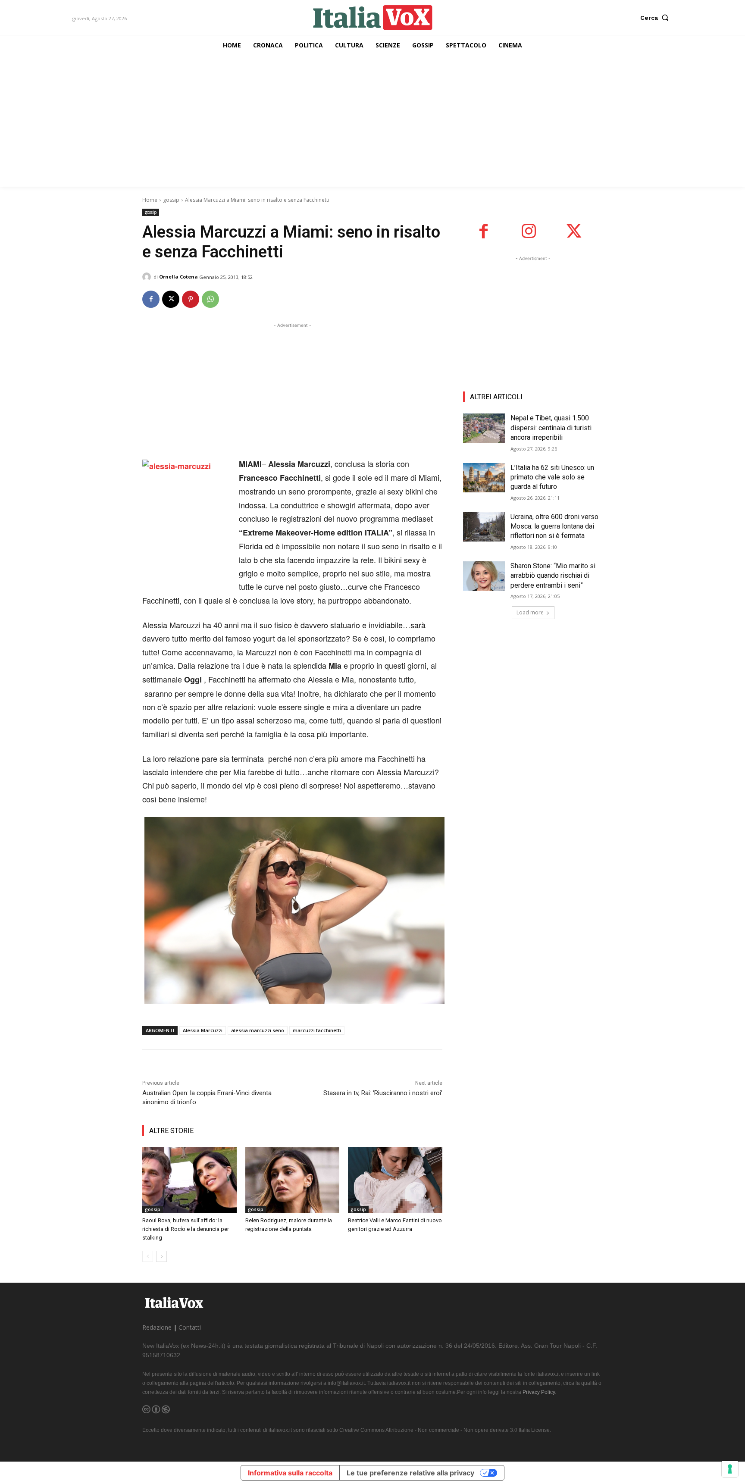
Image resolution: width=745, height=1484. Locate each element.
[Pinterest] (190, 299)
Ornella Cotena (178, 276)
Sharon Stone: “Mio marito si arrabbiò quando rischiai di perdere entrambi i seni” (552, 575)
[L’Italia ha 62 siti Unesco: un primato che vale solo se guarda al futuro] (484, 477)
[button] (656, 18)
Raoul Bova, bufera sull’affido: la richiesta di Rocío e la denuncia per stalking (185, 1229)
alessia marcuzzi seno (257, 1030)
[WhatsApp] (210, 299)
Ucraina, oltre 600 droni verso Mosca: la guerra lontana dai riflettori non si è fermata (554, 526)
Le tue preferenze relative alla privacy (410, 1472)
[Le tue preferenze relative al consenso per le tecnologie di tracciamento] (730, 1469)
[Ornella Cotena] (147, 276)
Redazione (157, 1327)
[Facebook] (151, 299)
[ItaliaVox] (372, 17)
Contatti (189, 1327)
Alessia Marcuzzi (202, 1030)
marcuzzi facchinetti (317, 1030)
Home (149, 200)
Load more (530, 612)
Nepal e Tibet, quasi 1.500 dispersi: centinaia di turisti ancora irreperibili (551, 427)
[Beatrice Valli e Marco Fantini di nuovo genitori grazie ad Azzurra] (395, 1180)
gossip (171, 200)
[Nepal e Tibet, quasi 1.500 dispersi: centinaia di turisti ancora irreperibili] (484, 428)
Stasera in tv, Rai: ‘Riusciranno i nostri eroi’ (382, 1093)
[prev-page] (147, 1256)
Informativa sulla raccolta (290, 1472)
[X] (170, 299)
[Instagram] (528, 231)
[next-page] (161, 1256)
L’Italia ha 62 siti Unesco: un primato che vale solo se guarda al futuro (552, 477)
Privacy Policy (539, 1392)
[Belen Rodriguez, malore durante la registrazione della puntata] (292, 1180)
